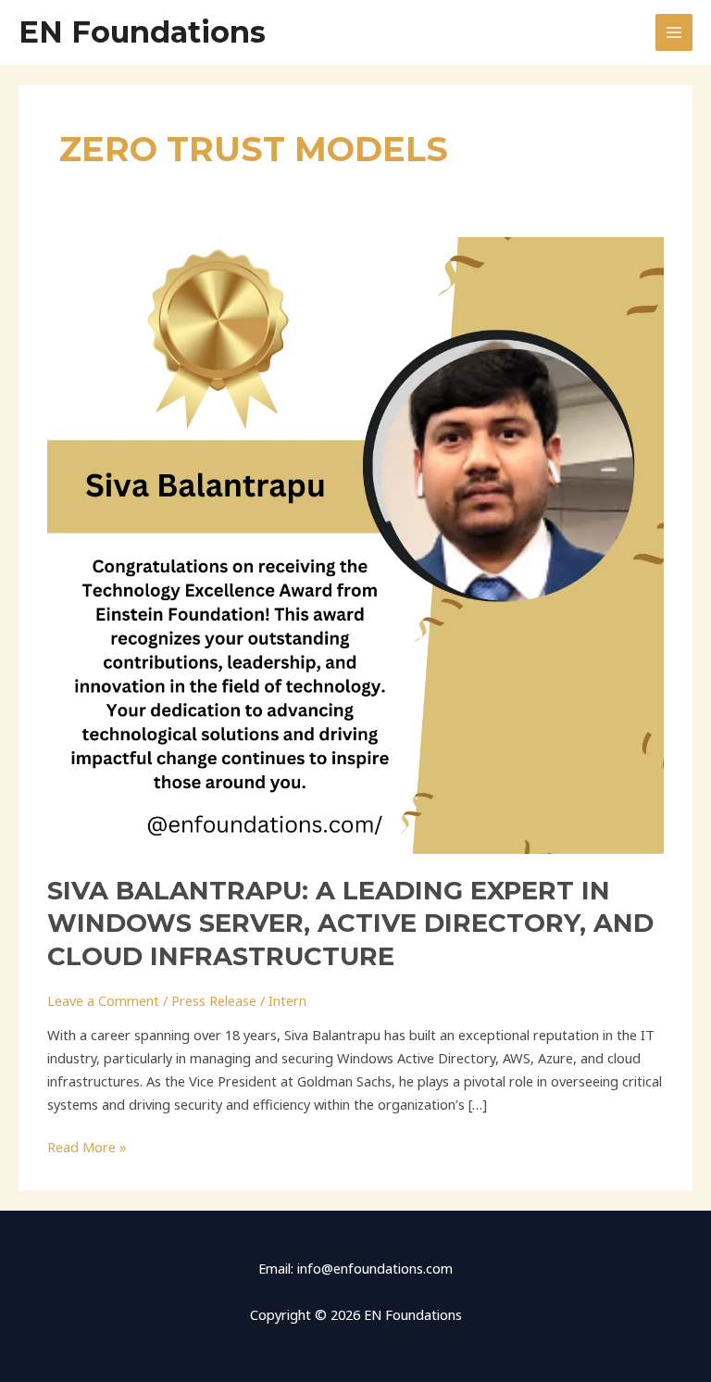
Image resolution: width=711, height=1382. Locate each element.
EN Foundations (142, 32)
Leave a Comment (103, 1000)
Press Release (213, 1000)
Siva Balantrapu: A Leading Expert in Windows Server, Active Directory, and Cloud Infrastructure (350, 923)
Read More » (87, 1146)
